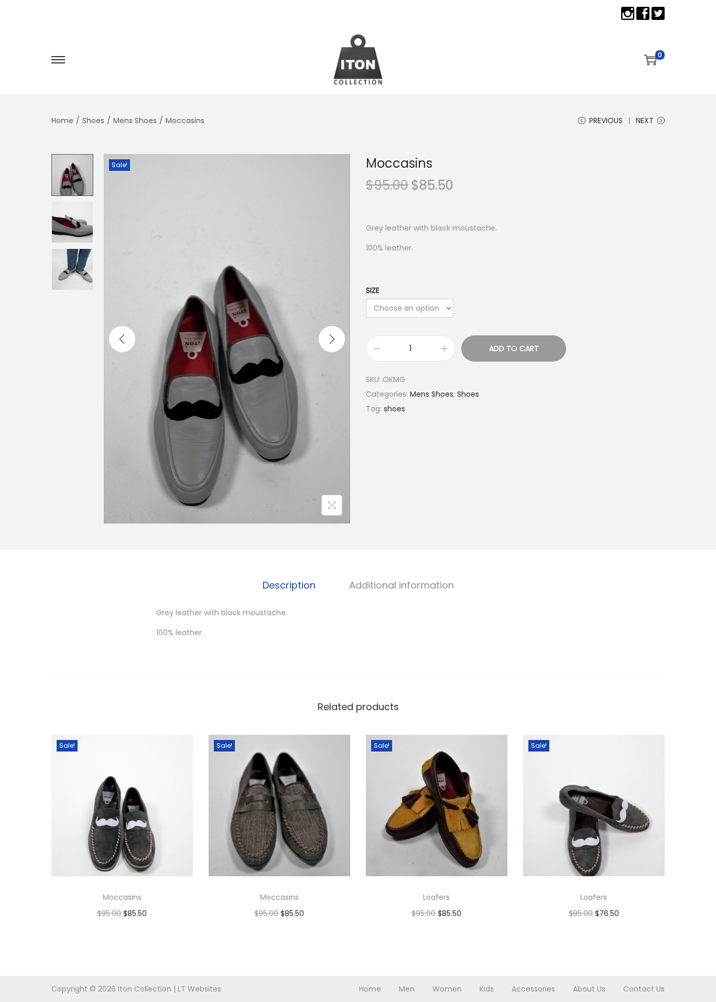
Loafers (436, 897)
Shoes (93, 120)
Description (289, 585)
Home (62, 120)
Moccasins (122, 897)
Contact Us (644, 989)
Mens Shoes (135, 120)
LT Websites (199, 989)
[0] (650, 59)
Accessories (533, 989)
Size (372, 290)
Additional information (401, 585)
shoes (394, 409)
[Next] (332, 339)
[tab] (289, 585)
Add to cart (514, 348)
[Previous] (122, 339)
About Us (589, 989)
